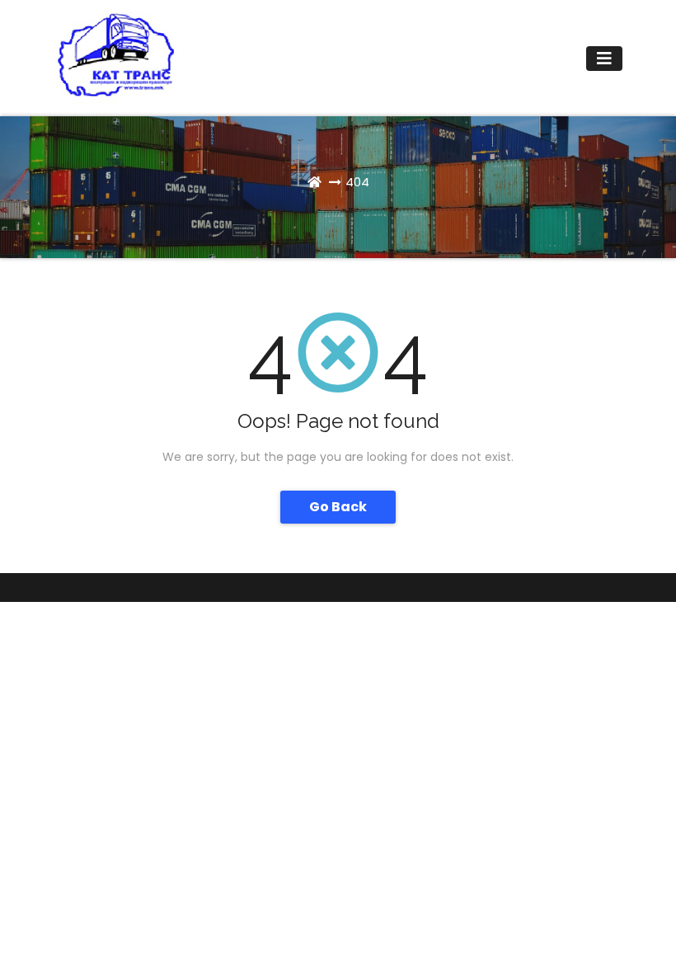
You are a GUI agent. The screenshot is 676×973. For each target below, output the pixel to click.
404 (357, 181)
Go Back (338, 506)
